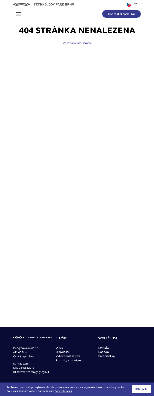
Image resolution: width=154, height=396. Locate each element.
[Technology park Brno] (43, 4)
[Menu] (18, 14)
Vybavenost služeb (68, 356)
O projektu (62, 351)
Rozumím (141, 389)
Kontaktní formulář (121, 14)
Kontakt (103, 347)
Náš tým (103, 351)
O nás (59, 347)
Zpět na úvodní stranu (77, 43)
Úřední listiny (106, 356)
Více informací (63, 391)
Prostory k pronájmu (69, 360)
